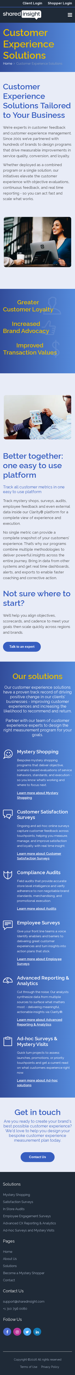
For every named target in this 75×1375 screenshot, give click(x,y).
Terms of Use (28, 1366)
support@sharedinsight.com (23, 1301)
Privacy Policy (50, 1366)
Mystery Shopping (16, 1195)
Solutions (10, 1266)
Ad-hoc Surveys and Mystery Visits (28, 1230)
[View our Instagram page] (17, 1332)
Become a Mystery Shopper (23, 1273)
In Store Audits (14, 1209)
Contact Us (37, 1157)
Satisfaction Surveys (18, 1202)
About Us (10, 1259)
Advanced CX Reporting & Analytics (29, 1223)
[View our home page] (22, 15)
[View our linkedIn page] (37, 1332)
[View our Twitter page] (27, 1332)
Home (7, 63)
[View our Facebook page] (7, 1332)
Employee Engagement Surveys (27, 1216)
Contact (9, 1280)
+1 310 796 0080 (15, 1309)
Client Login (32, 3)
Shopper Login (60, 3)
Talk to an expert (21, 646)
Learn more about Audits (36, 909)
